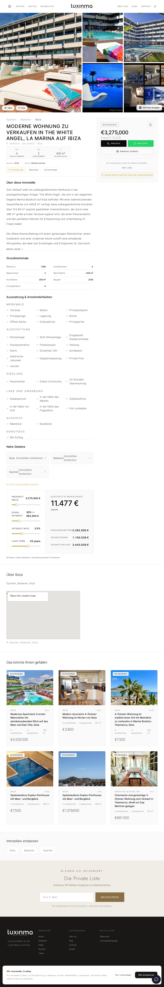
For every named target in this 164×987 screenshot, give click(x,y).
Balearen (29, 850)
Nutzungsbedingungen (109, 940)
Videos (41, 953)
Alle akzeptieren (146, 975)
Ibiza (12, 850)
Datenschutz (104, 936)
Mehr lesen (13, 249)
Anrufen (115, 143)
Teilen (9, 108)
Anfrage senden (129, 151)
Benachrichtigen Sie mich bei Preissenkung (129, 175)
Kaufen (20, 6)
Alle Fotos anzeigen (151, 107)
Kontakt (146, 6)
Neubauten (47, 6)
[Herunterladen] (150, 125)
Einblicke (72, 944)
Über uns (122, 6)
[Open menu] (10, 6)
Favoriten (41, 949)
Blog (135, 6)
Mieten (33, 6)
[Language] (155, 6)
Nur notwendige (123, 975)
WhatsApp (142, 143)
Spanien (48, 850)
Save (23, 108)
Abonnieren (110, 897)
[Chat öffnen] (156, 979)
